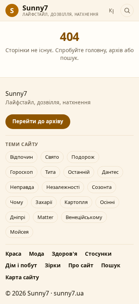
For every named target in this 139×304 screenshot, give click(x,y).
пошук (68, 57)
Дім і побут (21, 265)
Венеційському (84, 217)
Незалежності (63, 186)
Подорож (83, 156)
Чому (16, 202)
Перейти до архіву (37, 121)
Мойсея (19, 231)
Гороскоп (21, 171)
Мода (36, 253)
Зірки (53, 265)
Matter (45, 217)
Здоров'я (64, 253)
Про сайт (80, 265)
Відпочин (21, 156)
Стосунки (98, 253)
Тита (50, 171)
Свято (52, 156)
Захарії (44, 202)
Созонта (102, 186)
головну (95, 50)
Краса (13, 253)
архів (116, 50)
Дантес (110, 171)
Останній (79, 171)
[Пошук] (127, 10)
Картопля (76, 202)
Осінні (107, 202)
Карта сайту (22, 277)
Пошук (110, 265)
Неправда (22, 186)
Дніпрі (17, 217)
